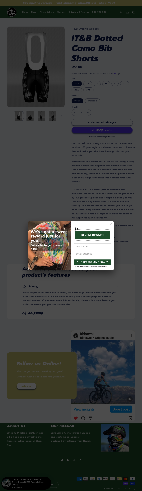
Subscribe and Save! (92, 262)
